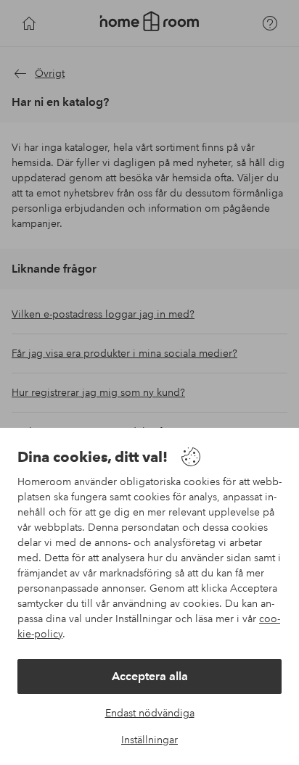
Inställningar (149, 739)
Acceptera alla (150, 676)
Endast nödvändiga (149, 712)
